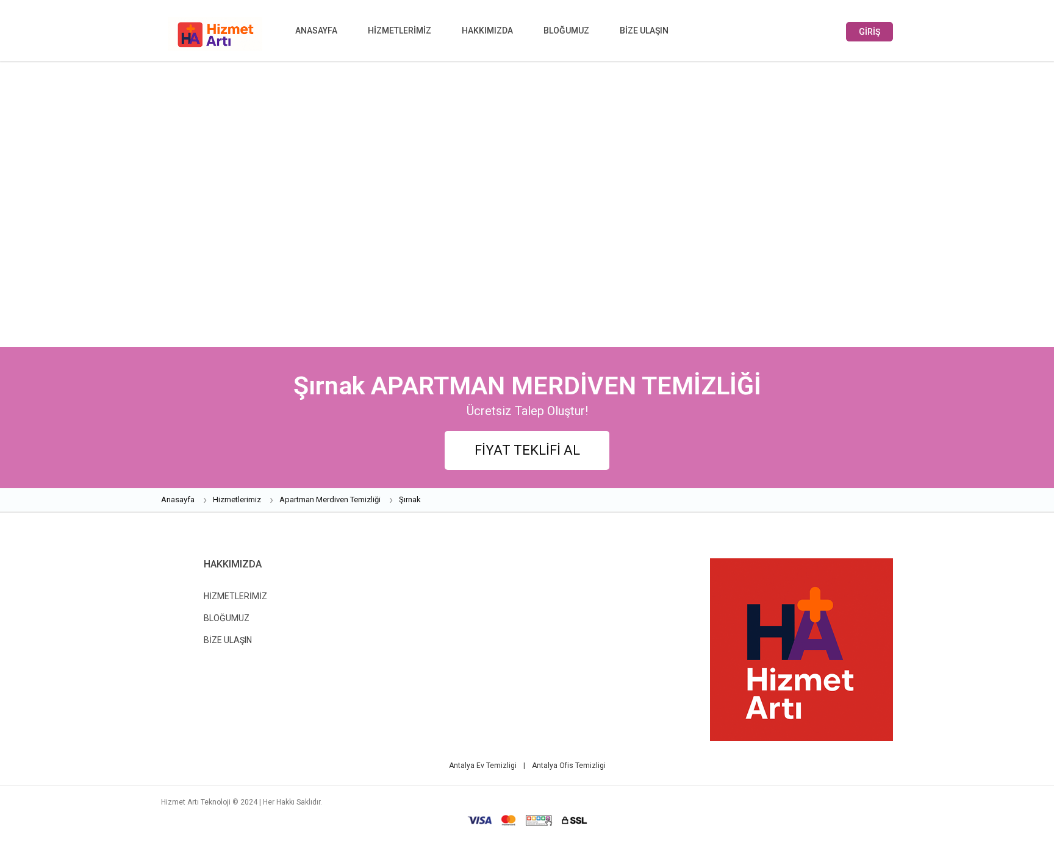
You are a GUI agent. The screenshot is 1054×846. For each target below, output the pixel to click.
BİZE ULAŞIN (644, 30)
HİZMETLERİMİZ (399, 30)
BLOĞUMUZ (566, 30)
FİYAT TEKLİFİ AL (527, 450)
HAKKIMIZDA (487, 30)
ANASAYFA (316, 30)
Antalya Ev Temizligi (483, 765)
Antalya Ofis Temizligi (569, 765)
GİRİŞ (869, 32)
